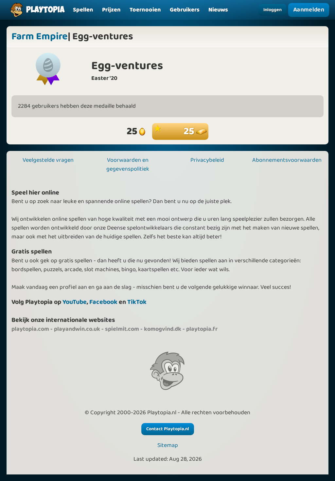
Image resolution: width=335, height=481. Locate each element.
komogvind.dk (162, 329)
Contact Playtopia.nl (167, 429)
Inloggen (272, 10)
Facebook (103, 302)
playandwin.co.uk (77, 329)
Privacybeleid (207, 160)
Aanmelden (308, 9)
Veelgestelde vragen (48, 160)
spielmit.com (122, 329)
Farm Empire (39, 37)
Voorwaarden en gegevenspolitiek (127, 165)
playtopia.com (30, 329)
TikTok (137, 302)
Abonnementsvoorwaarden (287, 160)
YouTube (74, 302)
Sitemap (167, 445)
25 (190, 131)
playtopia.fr (202, 329)
